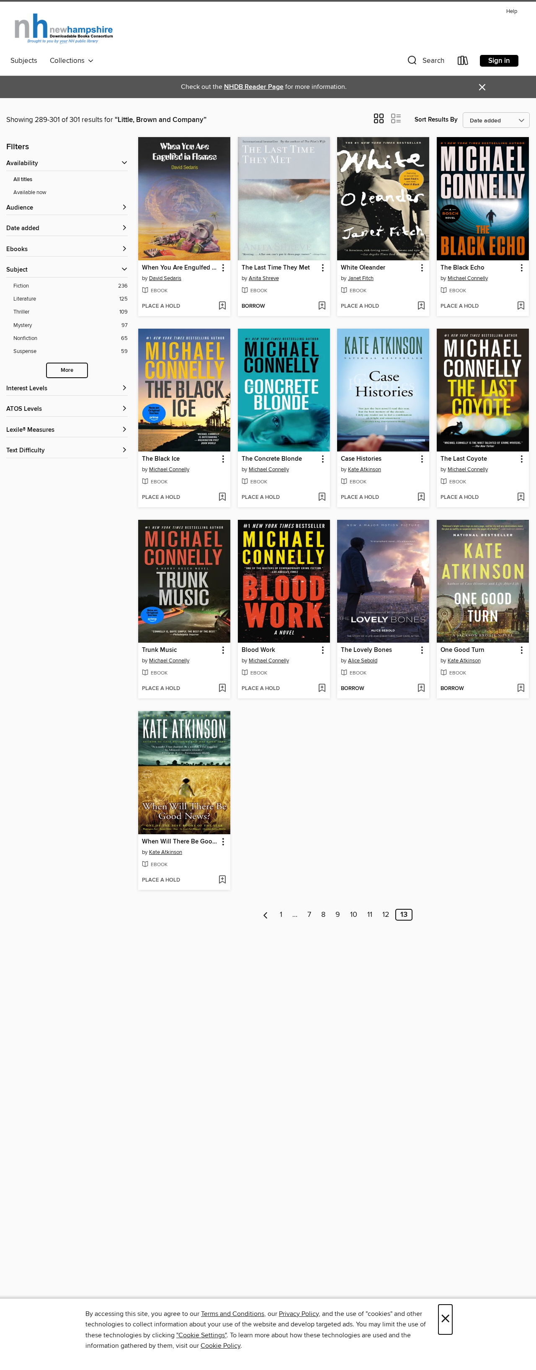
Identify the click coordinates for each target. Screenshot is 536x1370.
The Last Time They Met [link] (276, 268)
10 (353, 914)
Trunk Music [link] (159, 650)
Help (511, 11)
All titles (22, 179)
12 (385, 914)
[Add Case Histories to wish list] (421, 497)
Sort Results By (436, 120)
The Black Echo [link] (462, 268)
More (67, 370)
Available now (29, 192)
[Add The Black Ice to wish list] (222, 497)
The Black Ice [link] (161, 459)
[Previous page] (266, 915)
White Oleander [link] (363, 268)
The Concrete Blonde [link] (272, 459)
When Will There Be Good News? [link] (180, 842)
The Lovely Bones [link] (366, 650)
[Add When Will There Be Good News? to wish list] (222, 880)
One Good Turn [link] (462, 650)
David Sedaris (165, 278)
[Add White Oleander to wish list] (421, 306)
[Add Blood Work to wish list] (322, 688)
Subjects (23, 60)
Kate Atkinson (364, 469)
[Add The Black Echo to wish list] (520, 306)
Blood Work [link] (258, 650)
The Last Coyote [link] (464, 459)
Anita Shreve (264, 278)
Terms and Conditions (232, 1314)
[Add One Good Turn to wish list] (520, 688)
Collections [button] (69, 60)
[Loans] (463, 62)
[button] (425, 62)
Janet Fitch (361, 278)
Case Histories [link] (361, 459)
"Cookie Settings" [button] (201, 1335)
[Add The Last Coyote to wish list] (520, 497)
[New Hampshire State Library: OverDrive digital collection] (64, 29)
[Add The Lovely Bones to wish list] (421, 688)
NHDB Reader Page (253, 87)
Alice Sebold (362, 660)
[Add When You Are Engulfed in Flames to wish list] (222, 306)
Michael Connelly (468, 278)
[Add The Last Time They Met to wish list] (322, 306)
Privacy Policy (299, 1314)
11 (369, 914)
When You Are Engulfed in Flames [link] (180, 268)
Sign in (499, 60)
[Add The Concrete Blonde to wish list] (322, 497)
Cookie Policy (220, 1345)
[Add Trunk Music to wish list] (222, 688)
